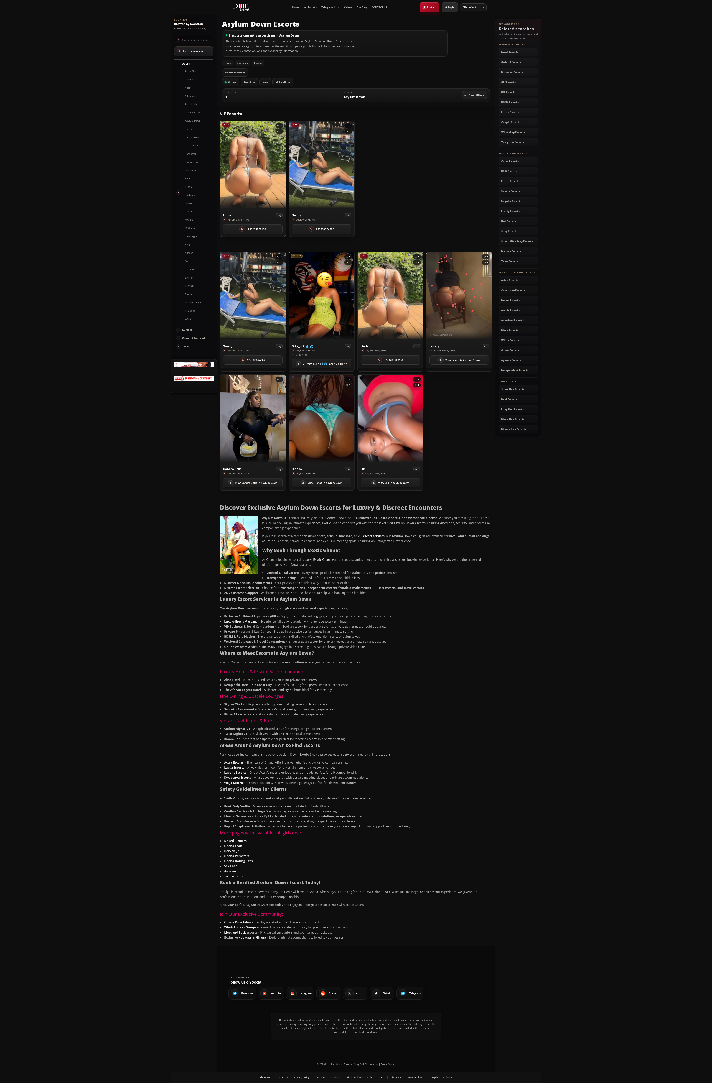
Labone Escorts (235, 772)
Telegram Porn (330, 7)
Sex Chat (230, 866)
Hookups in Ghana (252, 937)
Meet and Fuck (235, 932)
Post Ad (430, 7)
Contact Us (282, 1077)
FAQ (382, 1077)
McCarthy (190, 228)
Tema (186, 346)
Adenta (189, 87)
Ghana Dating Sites (238, 861)
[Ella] (390, 418)
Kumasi (187, 329)
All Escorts (310, 7)
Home (295, 7)
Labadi (188, 203)
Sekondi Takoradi (193, 338)
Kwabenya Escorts (237, 777)
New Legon (191, 236)
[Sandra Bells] (253, 418)
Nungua (189, 253)
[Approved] (194, 380)
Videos (348, 7)
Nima (187, 244)
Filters (227, 63)
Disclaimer (396, 1077)
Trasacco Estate (193, 302)
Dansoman (191, 153)
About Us (265, 1077)
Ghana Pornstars (236, 856)
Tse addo (190, 310)
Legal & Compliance (441, 1077)
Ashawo (230, 871)
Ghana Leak (233, 846)
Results (258, 63)
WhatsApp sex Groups (240, 927)
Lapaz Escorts (234, 767)
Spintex (189, 277)
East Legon (191, 170)
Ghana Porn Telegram (240, 922)
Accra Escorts (234, 762)
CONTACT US (379, 7)
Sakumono (191, 269)
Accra (186, 63)
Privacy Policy (301, 1077)
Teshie (188, 294)
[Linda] (253, 164)
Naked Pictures (235, 841)
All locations (282, 82)
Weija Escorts (234, 783)
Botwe (188, 129)
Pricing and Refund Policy (360, 1077)
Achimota (190, 79)
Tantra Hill (190, 286)
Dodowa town (192, 162)
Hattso (188, 178)
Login (451, 7)
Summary (242, 63)
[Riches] (321, 418)
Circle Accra (191, 145)
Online (232, 82)
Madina (189, 219)
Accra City (190, 71)
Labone (189, 211)
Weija (188, 319)
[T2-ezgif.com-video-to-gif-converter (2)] (194, 366)
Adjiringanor (191, 96)
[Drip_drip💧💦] (321, 295)
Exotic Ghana (322, 560)
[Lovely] (459, 295)
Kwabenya (190, 195)
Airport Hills (191, 104)
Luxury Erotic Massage (240, 621)
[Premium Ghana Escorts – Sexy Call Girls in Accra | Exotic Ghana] (241, 7)
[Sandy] (321, 164)
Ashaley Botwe (193, 112)
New (265, 82)
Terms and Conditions (327, 1077)
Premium (249, 82)
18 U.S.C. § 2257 (416, 1077)
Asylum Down (193, 120)
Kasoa (188, 186)
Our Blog (362, 7)
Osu (187, 261)
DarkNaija (231, 851)
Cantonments (192, 137)
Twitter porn (233, 876)
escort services (374, 536)
